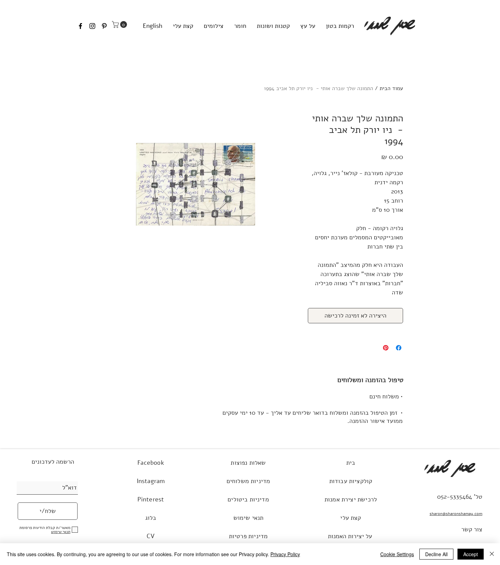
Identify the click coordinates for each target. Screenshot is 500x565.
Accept (470, 554)
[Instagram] (92, 26)
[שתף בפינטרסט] (386, 348)
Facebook (150, 463)
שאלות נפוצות (248, 463)
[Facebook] (80, 26)
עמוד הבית (391, 88)
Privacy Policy (285, 554)
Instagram (151, 481)
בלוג (150, 518)
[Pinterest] (104, 26)
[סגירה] (492, 554)
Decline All (436, 554)
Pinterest (150, 499)
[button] (120, 24)
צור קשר (471, 529)
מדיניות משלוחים (248, 481)
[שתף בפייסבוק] (399, 348)
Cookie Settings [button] (397, 554)
